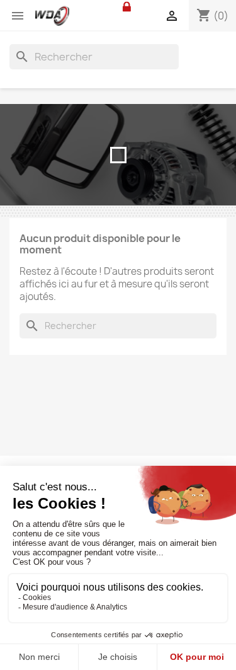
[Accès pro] (127, 6)
